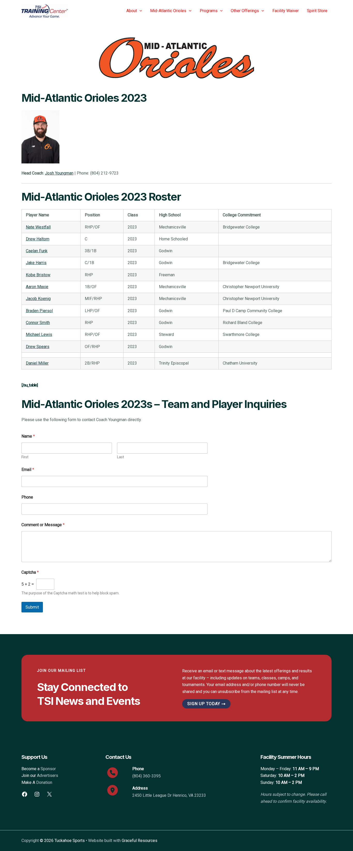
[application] (139, 11)
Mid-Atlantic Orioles (168, 10)
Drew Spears (37, 346)
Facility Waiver (285, 10)
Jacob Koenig (38, 298)
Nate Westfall (38, 227)
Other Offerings (245, 10)
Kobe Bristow (38, 274)
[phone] (112, 772)
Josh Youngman (59, 173)
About (131, 10)
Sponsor (48, 768)
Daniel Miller (37, 363)
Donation (44, 782)
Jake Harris (36, 262)
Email (27, 469)
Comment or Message (43, 524)
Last (120, 457)
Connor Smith (38, 322)
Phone (27, 497)
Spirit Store (317, 10)
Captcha (30, 572)
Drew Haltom (37, 239)
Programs (209, 10)
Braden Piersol (39, 310)
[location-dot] (112, 790)
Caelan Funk (37, 250)
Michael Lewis (39, 334)
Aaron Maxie (37, 286)
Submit (32, 607)
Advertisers (47, 775)
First (24, 457)
